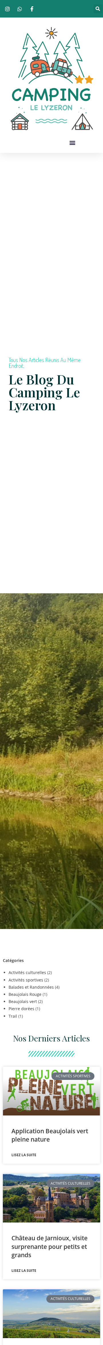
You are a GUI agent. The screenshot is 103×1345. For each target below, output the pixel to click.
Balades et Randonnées (31, 987)
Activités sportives (26, 980)
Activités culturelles (27, 972)
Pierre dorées (21, 1008)
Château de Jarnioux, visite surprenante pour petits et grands (49, 1246)
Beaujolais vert (23, 1001)
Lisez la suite (23, 1154)
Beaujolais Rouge (25, 994)
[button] (98, 8)
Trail (13, 1016)
